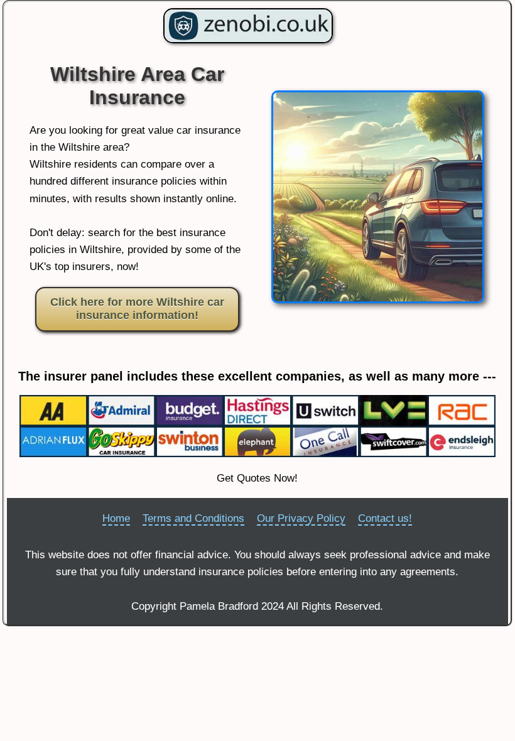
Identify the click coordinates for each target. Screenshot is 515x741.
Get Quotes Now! (257, 478)
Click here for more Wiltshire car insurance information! (137, 309)
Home (116, 518)
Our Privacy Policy (301, 518)
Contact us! (385, 518)
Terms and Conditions (193, 518)
